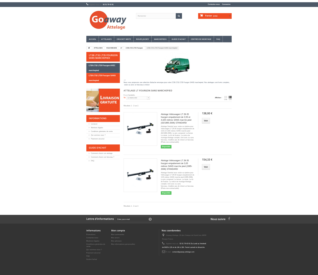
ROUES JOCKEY (142, 39)
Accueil (92, 39)
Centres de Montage (201, 39)
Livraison (93, 124)
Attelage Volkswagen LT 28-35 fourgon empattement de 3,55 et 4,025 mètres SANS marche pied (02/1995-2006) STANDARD (176, 118)
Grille (225, 99)
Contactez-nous (214, 4)
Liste (230, 99)
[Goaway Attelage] (109, 21)
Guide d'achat (179, 39)
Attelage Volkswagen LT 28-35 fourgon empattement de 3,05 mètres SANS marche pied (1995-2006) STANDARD (176, 164)
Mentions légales (96, 128)
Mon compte (118, 230)
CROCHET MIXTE (124, 39)
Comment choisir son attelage (101, 153)
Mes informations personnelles (123, 244)
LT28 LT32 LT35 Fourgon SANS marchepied (102, 77)
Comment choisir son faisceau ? (102, 157)
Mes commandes (117, 234)
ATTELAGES (106, 39)
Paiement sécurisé (97, 139)
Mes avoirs (115, 238)
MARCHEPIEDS (160, 39)
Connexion (226, 4)
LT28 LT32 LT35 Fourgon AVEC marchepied (102, 67)
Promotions (90, 234)
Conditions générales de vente (101, 131)
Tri (125, 98)
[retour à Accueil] (89, 48)
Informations (97, 118)
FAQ (218, 39)
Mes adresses (116, 241)
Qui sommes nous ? (97, 135)
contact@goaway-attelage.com (183, 252)
